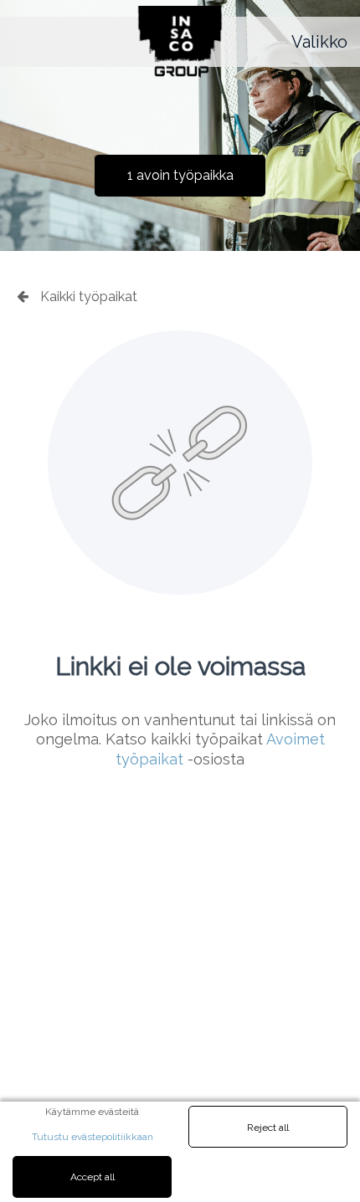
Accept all (92, 1177)
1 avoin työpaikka (180, 175)
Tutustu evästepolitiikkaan (92, 1137)
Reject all (268, 1127)
